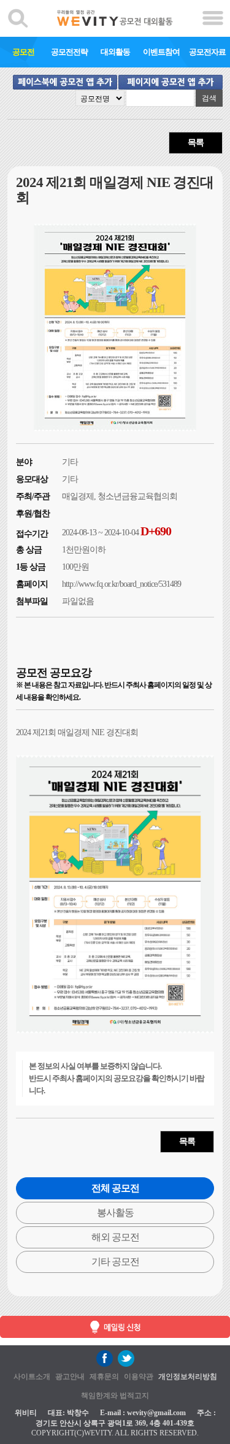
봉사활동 (115, 1212)
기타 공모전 (115, 1261)
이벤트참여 (161, 51)
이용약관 (138, 1376)
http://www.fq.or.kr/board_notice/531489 (121, 584)
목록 (196, 142)
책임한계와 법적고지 (115, 1395)
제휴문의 (104, 1376)
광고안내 (70, 1376)
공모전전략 (69, 51)
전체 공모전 (115, 1188)
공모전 (23, 51)
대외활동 (115, 51)
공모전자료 (207, 51)
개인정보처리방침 (187, 1376)
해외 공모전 (115, 1237)
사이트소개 (31, 1376)
